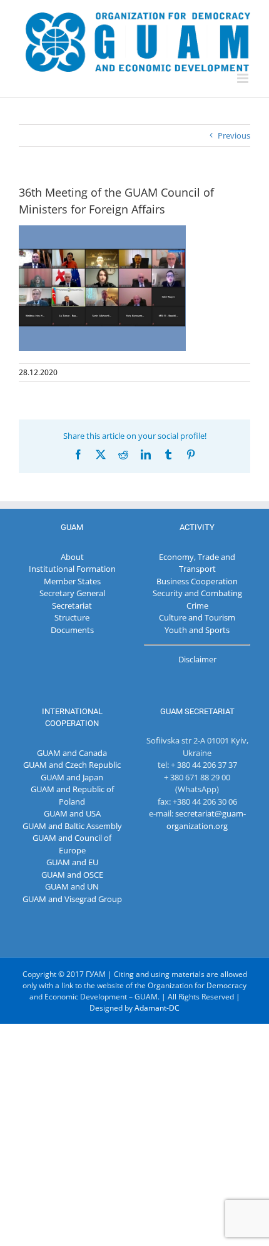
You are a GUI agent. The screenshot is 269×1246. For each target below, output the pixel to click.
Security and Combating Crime (197, 599)
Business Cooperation (197, 581)
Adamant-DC (157, 1008)
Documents (72, 629)
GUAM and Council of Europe (72, 844)
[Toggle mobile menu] (243, 78)
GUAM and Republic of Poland (72, 795)
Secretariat (72, 605)
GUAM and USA (72, 813)
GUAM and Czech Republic (72, 764)
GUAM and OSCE (72, 874)
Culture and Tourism (197, 617)
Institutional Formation (72, 568)
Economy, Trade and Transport (197, 563)
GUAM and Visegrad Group (72, 899)
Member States (72, 581)
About (72, 556)
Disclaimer (197, 659)
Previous (234, 135)
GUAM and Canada (72, 752)
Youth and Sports (197, 629)
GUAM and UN (72, 886)
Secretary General (72, 593)
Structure (71, 617)
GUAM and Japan (72, 777)
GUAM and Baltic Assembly (72, 825)
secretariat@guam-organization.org (206, 819)
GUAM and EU (72, 862)
